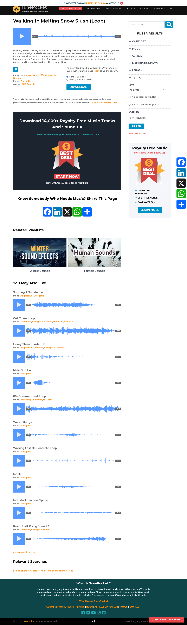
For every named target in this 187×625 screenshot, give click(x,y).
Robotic (68, 321)
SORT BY (134, 111)
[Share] (181, 204)
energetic (26, 570)
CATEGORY (139, 41)
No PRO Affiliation (145, 104)
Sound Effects (113, 8)
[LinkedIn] (181, 172)
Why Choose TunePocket (93, 601)
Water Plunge (22, 422)
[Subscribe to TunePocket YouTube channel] (93, 613)
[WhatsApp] (181, 193)
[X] (181, 183)
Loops (27, 75)
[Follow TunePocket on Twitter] (88, 613)
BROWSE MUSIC (65, 607)
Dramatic (38, 347)
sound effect (66, 570)
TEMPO (136, 77)
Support (144, 8)
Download (79, 87)
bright (16, 570)
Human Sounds (94, 271)
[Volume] (93, 621)
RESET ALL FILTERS (137, 133)
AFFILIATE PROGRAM (106, 607)
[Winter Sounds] (39, 266)
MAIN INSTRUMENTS (145, 63)
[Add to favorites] (15, 69)
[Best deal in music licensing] (67, 169)
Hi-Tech (48, 321)
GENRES (137, 56)
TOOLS (124, 607)
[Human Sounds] (94, 266)
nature (36, 570)
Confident (25, 321)
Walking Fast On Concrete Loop (35, 448)
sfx (49, 570)
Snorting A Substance (28, 292)
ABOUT (50, 607)
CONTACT (135, 607)
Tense (46, 529)
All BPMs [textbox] (134, 90)
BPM (131, 85)
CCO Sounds (28, 84)
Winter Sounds (40, 271)
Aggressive (26, 295)
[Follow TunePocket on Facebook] (83, 613)
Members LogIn (164, 8)
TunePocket (34, 7)
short (55, 570)
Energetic (25, 81)
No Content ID (144, 97)
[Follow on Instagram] (99, 613)
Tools (131, 8)
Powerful (58, 321)
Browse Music (94, 8)
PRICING (80, 607)
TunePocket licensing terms (104, 103)
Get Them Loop (24, 318)
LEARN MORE (150, 210)
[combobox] (147, 90)
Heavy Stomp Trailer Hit (29, 344)
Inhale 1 (18, 474)
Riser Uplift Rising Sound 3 (31, 526)
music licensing (96, 3)
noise (44, 570)
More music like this (24, 552)
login (96, 71)
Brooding (25, 399)
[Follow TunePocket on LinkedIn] (104, 613)
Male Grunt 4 (22, 370)
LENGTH (137, 70)
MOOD (136, 48)
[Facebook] (181, 162)
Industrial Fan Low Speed (30, 500)
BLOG (89, 607)
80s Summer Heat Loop (29, 396)
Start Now (67, 176)
